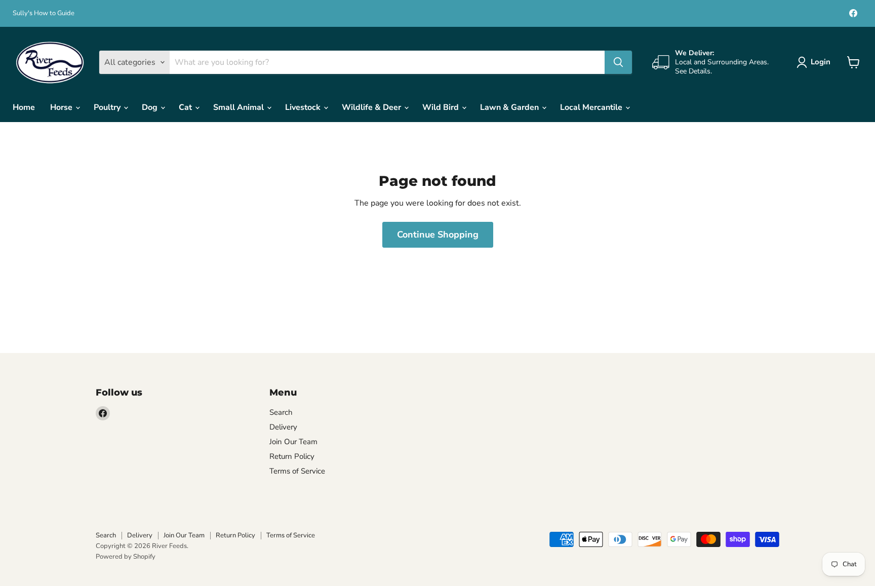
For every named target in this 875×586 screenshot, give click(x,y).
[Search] (618, 62)
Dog (151, 107)
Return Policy (291, 456)
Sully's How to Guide (43, 13)
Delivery (283, 427)
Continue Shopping (438, 234)
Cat (186, 107)
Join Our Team (293, 442)
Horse (62, 107)
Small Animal (239, 107)
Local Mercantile (592, 107)
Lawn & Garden (510, 107)
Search (281, 412)
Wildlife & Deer (372, 107)
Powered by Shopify (125, 556)
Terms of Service (297, 471)
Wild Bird (441, 107)
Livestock (304, 107)
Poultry (108, 107)
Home (24, 107)
